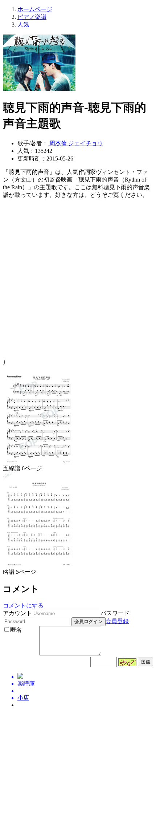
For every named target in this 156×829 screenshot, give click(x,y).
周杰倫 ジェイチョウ (75, 143)
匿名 (16, 630)
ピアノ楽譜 (31, 17)
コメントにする (23, 605)
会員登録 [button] (117, 621)
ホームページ (34, 9)
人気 (23, 24)
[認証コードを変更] (127, 662)
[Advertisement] (78, 281)
